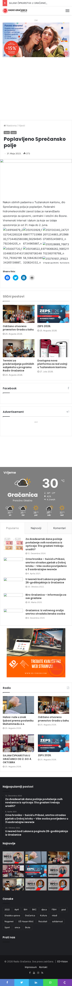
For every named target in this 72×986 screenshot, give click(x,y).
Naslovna (11, 125)
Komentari (59, 528)
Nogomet (9, 921)
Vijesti (21, 125)
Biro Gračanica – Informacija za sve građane (46, 596)
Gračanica (30, 915)
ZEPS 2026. (44, 326)
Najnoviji (36, 528)
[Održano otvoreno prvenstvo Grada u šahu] (19, 314)
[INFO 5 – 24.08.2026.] (58, 871)
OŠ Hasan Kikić (26, 921)
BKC (34, 909)
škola (27, 927)
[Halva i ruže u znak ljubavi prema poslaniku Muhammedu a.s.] (18, 705)
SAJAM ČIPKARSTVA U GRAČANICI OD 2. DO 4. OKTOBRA (40, 3)
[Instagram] (38, 973)
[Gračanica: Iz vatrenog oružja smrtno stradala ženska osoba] (13, 615)
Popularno (12, 528)
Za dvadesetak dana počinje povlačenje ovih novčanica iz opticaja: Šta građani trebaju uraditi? (44, 544)
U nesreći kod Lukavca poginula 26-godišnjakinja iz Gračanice (46, 580)
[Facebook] (30, 973)
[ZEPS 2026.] (53, 314)
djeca (44, 909)
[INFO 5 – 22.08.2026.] (36, 884)
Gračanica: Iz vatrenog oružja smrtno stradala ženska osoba (45, 612)
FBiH (54, 909)
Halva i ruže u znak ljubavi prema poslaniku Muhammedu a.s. (18, 720)
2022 (7, 909)
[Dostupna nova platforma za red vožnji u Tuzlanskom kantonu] (53, 348)
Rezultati (42, 921)
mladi (54, 915)
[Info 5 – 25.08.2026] (13, 857)
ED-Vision (62, 961)
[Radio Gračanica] (15, 10)
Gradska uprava (12, 915)
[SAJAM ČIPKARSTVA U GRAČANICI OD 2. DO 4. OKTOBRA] (18, 743)
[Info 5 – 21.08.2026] (58, 884)
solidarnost (57, 921)
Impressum (31, 967)
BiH (25, 909)
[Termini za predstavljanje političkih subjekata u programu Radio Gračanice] (19, 348)
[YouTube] (34, 973)
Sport (7, 927)
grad (63, 909)
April (17, 909)
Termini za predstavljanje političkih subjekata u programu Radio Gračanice (18, 365)
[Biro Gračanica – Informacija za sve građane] (13, 599)
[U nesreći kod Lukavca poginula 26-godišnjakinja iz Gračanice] (13, 584)
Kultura (43, 915)
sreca (17, 927)
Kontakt (43, 967)
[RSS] (42, 973)
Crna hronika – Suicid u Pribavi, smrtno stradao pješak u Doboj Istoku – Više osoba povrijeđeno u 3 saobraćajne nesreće (46, 564)
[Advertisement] (36, 90)
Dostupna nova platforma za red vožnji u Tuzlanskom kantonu (52, 364)
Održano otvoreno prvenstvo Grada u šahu (18, 327)
